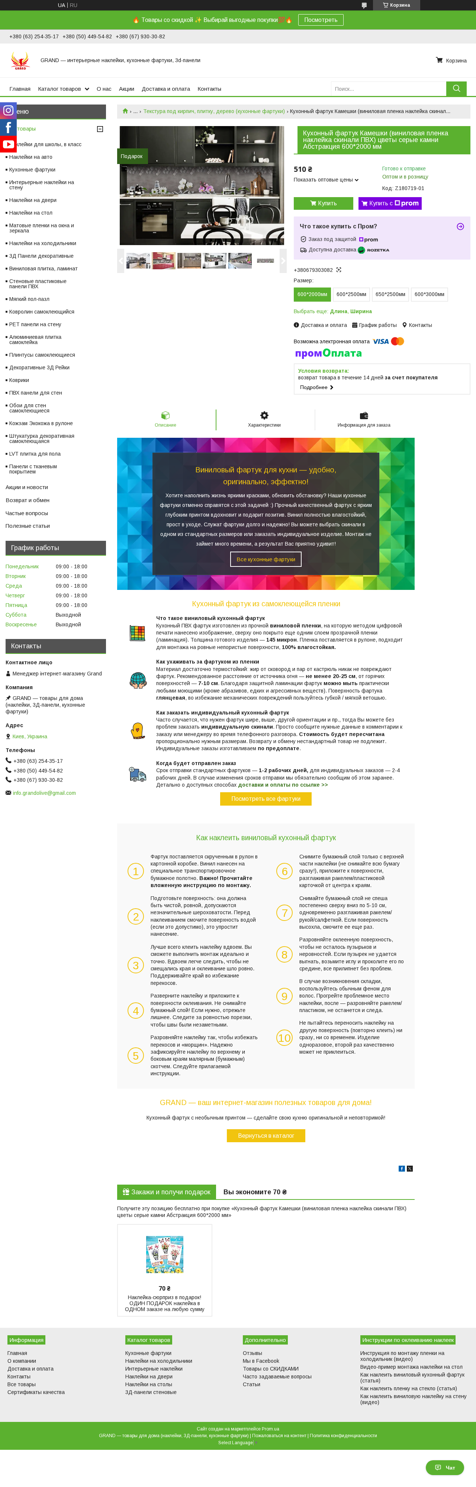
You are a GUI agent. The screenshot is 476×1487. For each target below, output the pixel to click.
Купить (327, 203)
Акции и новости (27, 487)
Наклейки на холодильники (42, 243)
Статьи (251, 1384)
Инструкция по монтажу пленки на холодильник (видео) (402, 1356)
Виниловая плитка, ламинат (43, 269)
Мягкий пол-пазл (29, 299)
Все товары (21, 128)
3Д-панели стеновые (151, 1392)
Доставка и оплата (166, 89)
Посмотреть (321, 20)
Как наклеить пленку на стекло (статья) (408, 1388)
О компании (21, 1361)
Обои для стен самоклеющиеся (29, 408)
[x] (410, 1170)
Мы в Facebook (261, 1361)
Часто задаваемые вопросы (277, 1377)
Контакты (209, 89)
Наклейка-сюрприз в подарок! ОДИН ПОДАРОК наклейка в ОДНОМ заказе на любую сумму (165, 1303)
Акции (126, 89)
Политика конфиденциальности (343, 1435)
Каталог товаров (59, 89)
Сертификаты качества (36, 1392)
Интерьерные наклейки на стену (41, 184)
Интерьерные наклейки (154, 1369)
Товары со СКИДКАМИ (271, 1369)
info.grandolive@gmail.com (44, 793)
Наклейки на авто (30, 157)
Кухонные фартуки (32, 170)
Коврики (19, 380)
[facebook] (402, 1170)
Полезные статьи (28, 526)
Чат (450, 1468)
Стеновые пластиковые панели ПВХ (38, 283)
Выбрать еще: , (333, 311)
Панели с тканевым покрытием (33, 469)
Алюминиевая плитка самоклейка (35, 339)
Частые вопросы (27, 513)
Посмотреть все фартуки (265, 799)
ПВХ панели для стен (35, 393)
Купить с (381, 203)
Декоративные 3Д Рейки (39, 367)
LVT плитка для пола (35, 454)
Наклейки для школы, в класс (45, 144)
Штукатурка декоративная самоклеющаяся (41, 438)
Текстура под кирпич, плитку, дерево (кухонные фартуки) (214, 111)
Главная (19, 89)
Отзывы (252, 1353)
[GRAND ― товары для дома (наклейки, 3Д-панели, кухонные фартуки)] (20, 60)
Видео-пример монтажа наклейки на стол (411, 1367)
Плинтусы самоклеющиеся (42, 355)
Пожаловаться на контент (279, 1435)
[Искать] (456, 88)
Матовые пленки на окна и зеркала (41, 228)
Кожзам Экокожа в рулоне (41, 423)
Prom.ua (270, 1429)
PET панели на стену (35, 324)
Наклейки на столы (148, 1384)
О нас (104, 89)
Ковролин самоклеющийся (41, 312)
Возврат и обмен (27, 500)
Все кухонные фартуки (266, 559)
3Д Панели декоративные (41, 256)
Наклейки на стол (30, 213)
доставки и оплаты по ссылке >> (283, 785)
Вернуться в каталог (266, 1136)
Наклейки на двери (33, 200)
